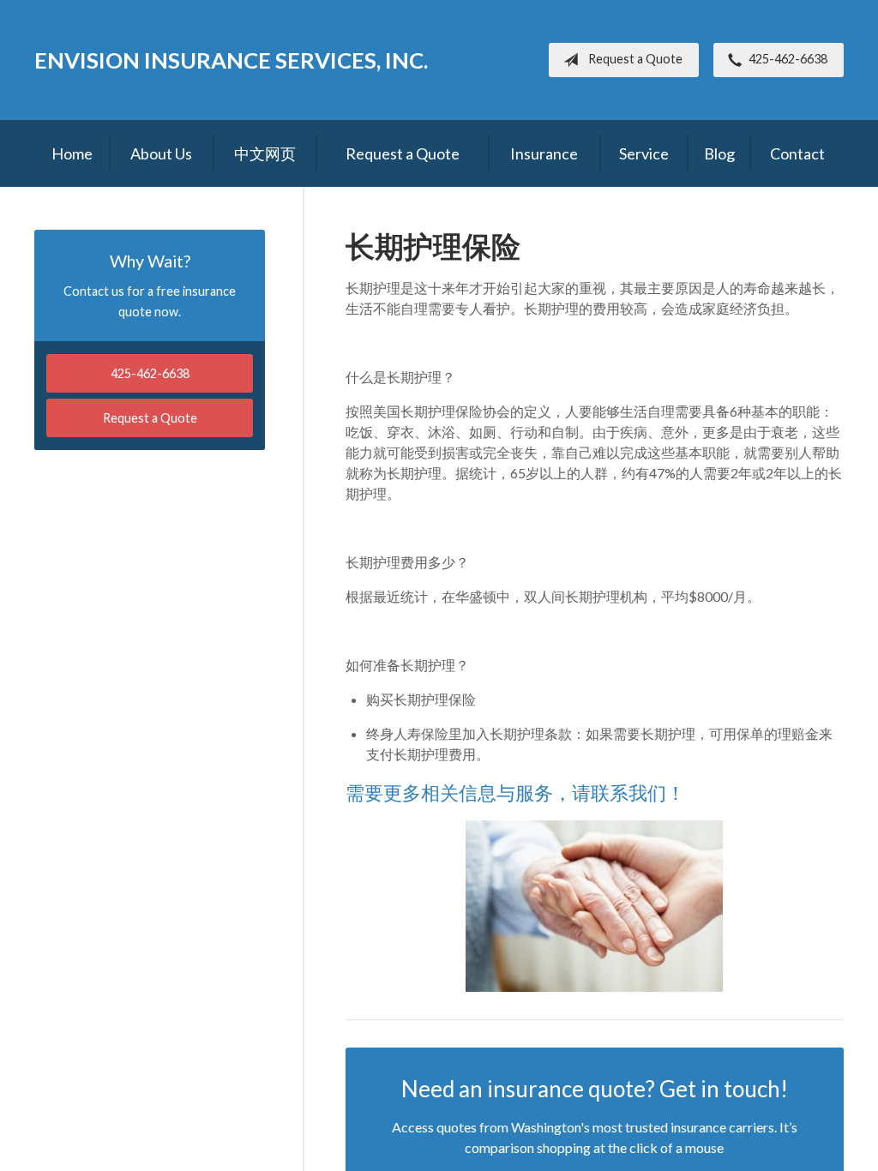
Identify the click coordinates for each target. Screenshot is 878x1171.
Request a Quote (635, 58)
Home (72, 153)
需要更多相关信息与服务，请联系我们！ (515, 792)
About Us (161, 153)
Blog (719, 153)
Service (644, 153)
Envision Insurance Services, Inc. (231, 60)
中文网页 (265, 153)
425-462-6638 (788, 58)
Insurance (544, 153)
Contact (797, 153)
